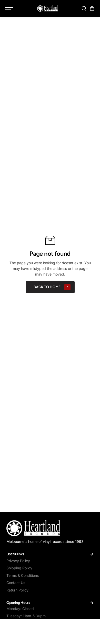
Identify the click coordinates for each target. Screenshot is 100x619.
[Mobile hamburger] (9, 8)
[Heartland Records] (47, 8)
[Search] (84, 8)
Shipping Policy (19, 568)
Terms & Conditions (22, 575)
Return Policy (17, 590)
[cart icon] (92, 8)
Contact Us (15, 582)
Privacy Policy (18, 561)
